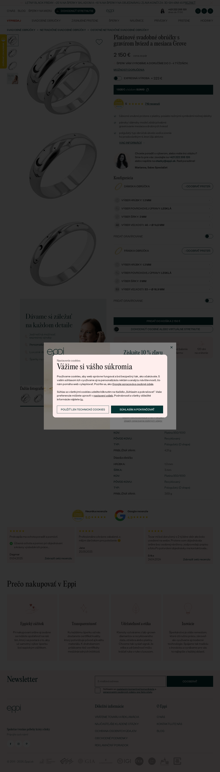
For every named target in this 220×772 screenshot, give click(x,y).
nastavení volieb (103, 395)
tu (81, 399)
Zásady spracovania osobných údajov (143, 421)
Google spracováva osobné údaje (132, 384)
